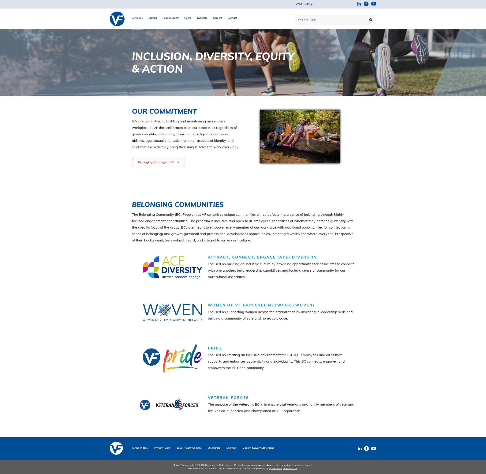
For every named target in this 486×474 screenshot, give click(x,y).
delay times (287, 465)
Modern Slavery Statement (258, 448)
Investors (201, 17)
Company (137, 17)
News (187, 17)
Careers (217, 17)
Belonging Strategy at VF (156, 162)
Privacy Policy (162, 448)
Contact (232, 17)
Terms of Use (140, 448)
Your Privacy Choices (189, 448)
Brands (152, 17)
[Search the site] (371, 20)
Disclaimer (214, 448)
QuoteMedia (211, 465)
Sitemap (231, 448)
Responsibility (171, 17)
